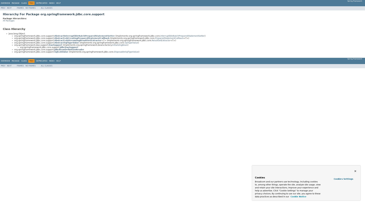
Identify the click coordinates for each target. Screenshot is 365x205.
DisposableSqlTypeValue (126, 52)
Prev (3, 8)
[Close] (355, 171)
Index (51, 3)
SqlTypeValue (131, 43)
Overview (5, 3)
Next (9, 8)
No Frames (31, 8)
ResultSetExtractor (161, 40)
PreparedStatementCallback (169, 38)
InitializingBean (120, 45)
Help (58, 3)
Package (16, 3)
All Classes (46, 8)
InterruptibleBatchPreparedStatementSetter (182, 36)
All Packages (9, 21)
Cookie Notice (298, 196)
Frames (20, 8)
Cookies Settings (343, 179)
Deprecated (41, 3)
